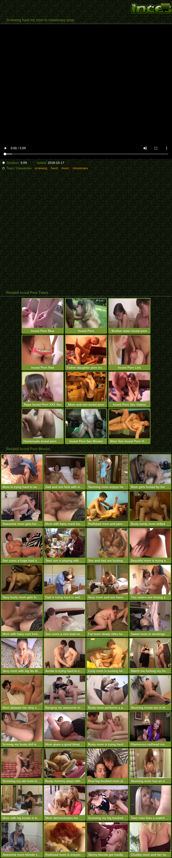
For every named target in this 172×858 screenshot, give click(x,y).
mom (65, 168)
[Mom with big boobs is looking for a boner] (21, 800)
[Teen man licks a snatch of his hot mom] (150, 800)
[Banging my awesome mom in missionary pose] (64, 690)
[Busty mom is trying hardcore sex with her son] (107, 726)
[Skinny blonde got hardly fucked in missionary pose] (107, 837)
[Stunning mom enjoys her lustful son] (107, 469)
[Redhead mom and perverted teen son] (107, 506)
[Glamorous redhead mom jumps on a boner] (150, 726)
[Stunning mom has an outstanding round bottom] (150, 763)
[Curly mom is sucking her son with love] (107, 653)
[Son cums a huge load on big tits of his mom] (21, 543)
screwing (40, 168)
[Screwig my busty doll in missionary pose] (21, 726)
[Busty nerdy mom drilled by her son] (150, 506)
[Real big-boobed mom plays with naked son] (107, 763)
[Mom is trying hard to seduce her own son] (21, 469)
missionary (80, 168)
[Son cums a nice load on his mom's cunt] (64, 616)
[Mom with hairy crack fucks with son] (64, 506)
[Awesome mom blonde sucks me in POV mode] (21, 837)
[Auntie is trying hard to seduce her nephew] (64, 653)
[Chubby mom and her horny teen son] (150, 837)
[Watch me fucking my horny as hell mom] (150, 653)
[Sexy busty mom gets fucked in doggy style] (21, 579)
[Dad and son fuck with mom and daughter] (64, 469)
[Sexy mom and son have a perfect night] (107, 579)
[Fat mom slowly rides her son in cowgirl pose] (107, 616)
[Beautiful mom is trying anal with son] (150, 543)
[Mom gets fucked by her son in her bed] (150, 469)
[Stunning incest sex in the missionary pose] (150, 690)
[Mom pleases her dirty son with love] (21, 690)
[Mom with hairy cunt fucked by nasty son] (21, 616)
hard (54, 168)
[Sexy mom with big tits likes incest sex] (21, 653)
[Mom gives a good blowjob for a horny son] (64, 726)
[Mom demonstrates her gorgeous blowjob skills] (64, 800)
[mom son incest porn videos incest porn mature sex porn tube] (165, 6)
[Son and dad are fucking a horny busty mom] (107, 543)
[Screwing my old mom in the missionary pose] (21, 763)
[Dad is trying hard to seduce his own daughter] (64, 579)
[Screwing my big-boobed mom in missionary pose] (107, 800)
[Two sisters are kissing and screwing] (150, 579)
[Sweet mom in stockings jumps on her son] (150, 616)
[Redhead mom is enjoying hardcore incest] (64, 837)
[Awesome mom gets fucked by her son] (21, 506)
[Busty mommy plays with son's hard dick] (64, 763)
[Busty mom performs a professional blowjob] (107, 690)
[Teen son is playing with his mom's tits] (64, 543)
